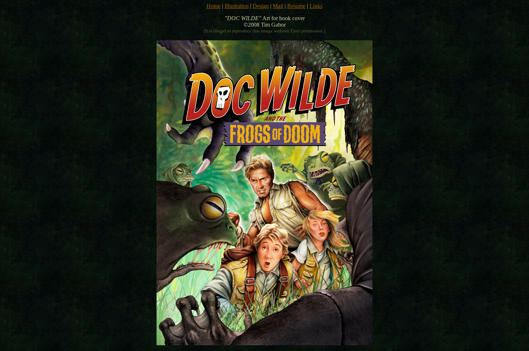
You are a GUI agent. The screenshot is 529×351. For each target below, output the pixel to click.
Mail (278, 6)
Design (261, 6)
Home (214, 6)
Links (315, 6)
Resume (296, 6)
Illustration (237, 6)
